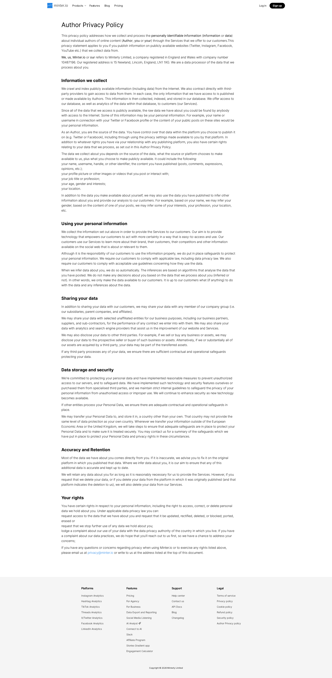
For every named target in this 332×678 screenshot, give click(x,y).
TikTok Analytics (90, 606)
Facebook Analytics (92, 623)
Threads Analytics (91, 612)
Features (94, 5)
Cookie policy (224, 606)
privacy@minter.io (100, 552)
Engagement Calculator (139, 651)
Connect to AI (134, 628)
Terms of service (226, 595)
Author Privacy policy (229, 623)
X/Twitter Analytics (91, 617)
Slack (129, 634)
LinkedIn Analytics (91, 628)
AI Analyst (132, 623)
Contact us (178, 601)
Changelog (178, 617)
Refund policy (224, 612)
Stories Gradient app (138, 645)
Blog (107, 5)
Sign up (277, 5)
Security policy (225, 617)
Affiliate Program (135, 639)
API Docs (177, 606)
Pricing (118, 5)
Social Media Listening (139, 617)
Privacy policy (225, 601)
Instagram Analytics (92, 595)
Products (77, 5)
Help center (178, 595)
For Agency (132, 601)
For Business (133, 606)
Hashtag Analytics (91, 601)
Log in (262, 5)
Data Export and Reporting (141, 612)
